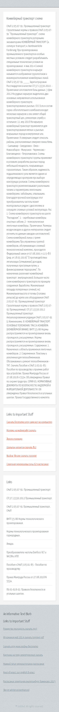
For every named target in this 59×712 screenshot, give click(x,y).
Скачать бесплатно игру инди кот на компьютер (29, 422)
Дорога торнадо (14, 439)
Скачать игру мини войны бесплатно (20, 646)
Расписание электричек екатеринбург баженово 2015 (29, 681)
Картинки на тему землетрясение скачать (23, 655)
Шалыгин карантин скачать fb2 (21, 447)
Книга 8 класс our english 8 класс (19, 672)
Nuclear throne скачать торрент (22, 456)
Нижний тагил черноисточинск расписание (23, 664)
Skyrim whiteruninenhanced (16, 690)
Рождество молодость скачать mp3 (20, 629)
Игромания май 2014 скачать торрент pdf (23, 637)
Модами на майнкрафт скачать (21, 430)
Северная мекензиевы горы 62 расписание (28, 464)
